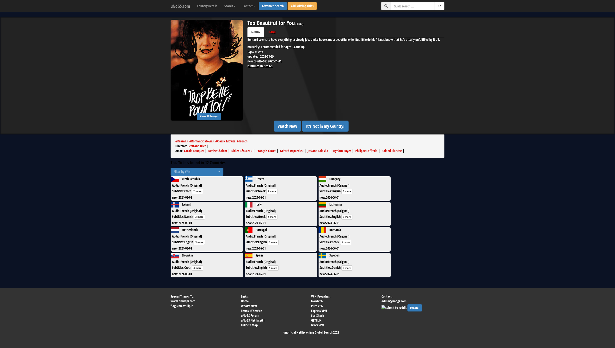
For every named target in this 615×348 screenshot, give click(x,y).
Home (245, 301)
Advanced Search (273, 6)
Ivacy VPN (317, 325)
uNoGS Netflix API (252, 320)
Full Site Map (249, 325)
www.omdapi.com (183, 301)
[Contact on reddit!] (394, 307)
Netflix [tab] (255, 32)
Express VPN (319, 310)
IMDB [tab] (272, 32)
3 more (199, 242)
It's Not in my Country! (325, 126)
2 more (197, 191)
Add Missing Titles (302, 6)
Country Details (207, 6)
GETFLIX (316, 320)
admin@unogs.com (393, 301)
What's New (249, 306)
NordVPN (317, 301)
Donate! (414, 308)
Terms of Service (251, 310)
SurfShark (317, 315)
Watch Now (287, 126)
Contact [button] (248, 6)
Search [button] (228, 6)
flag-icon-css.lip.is (182, 306)
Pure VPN (317, 306)
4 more (347, 191)
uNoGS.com (180, 6)
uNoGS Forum (250, 315)
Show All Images (209, 116)
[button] (197, 172)
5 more (272, 217)
